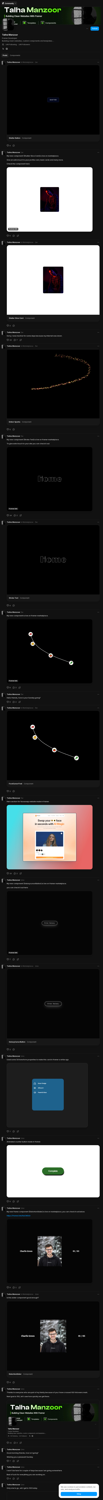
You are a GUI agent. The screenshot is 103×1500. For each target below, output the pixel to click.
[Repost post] (18, 235)
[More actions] (87, 29)
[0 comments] (14, 146)
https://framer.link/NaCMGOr (19, 1215)
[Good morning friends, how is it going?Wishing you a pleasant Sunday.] (50, 1455)
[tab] (5, 55)
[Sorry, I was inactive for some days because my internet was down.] (50, 336)
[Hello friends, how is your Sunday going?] (50, 698)
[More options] (98, 62)
